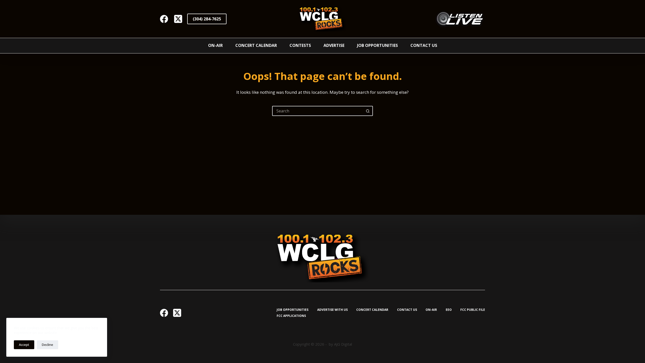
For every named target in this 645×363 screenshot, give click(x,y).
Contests (300, 45)
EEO (449, 310)
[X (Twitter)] (178, 19)
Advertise (334, 45)
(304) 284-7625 (207, 19)
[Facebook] (164, 19)
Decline (47, 344)
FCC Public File (472, 310)
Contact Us (423, 45)
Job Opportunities (377, 45)
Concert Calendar (256, 45)
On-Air (215, 45)
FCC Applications (291, 316)
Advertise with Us (332, 310)
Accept (24, 344)
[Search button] (368, 111)
